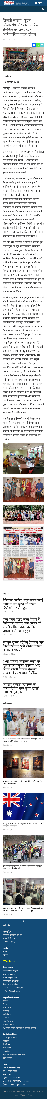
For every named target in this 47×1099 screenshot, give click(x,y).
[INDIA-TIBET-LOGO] (16, 3)
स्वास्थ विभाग (7, 1058)
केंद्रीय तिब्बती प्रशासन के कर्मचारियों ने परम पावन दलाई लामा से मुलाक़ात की (21, 688)
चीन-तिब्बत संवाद (9, 941)
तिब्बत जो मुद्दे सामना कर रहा (12, 935)
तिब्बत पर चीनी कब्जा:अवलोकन (13, 987)
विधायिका (6, 1011)
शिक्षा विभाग (7, 1047)
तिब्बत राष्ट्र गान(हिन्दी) (11, 981)
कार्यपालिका (7, 1014)
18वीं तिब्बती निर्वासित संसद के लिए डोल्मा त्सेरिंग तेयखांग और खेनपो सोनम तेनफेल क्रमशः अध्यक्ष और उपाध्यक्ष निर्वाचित (21, 667)
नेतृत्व (5, 1004)
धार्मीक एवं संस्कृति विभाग (11, 1037)
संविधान (5, 1000)
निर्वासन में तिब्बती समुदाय (11, 991)
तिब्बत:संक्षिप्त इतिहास (10, 970)
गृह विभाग (6, 1041)
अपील (5, 951)
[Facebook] (34, 45)
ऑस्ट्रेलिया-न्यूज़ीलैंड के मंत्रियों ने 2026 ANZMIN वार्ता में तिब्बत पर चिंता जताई (23, 824)
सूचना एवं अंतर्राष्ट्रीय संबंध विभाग (14, 1054)
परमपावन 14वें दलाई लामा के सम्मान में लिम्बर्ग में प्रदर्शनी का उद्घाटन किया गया (23, 782)
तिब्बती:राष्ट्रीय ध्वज (10, 977)
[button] (3, 9)
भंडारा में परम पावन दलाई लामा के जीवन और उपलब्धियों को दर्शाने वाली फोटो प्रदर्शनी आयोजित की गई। (23, 909)
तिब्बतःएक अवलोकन (10, 974)
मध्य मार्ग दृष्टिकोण (9, 938)
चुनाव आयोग (7, 1017)
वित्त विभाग (6, 1044)
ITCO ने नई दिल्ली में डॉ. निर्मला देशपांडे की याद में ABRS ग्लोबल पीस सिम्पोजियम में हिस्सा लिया (23, 739)
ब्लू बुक (5, 954)
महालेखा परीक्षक (8, 1024)
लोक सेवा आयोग (8, 1021)
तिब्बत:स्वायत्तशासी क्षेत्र (11, 984)
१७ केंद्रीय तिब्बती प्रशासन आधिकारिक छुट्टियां (19, 1028)
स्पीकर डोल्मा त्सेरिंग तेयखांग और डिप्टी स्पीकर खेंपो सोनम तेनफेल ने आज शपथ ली (23, 646)
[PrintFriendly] (42, 45)
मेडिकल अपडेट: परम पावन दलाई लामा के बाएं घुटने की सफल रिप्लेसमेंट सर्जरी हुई (23, 604)
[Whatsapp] (38, 45)
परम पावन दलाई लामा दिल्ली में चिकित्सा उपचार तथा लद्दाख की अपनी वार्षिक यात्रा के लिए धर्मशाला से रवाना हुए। (22, 625)
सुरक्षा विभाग (7, 1051)
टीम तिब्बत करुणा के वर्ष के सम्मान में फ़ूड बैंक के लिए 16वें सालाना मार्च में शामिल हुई (22, 867)
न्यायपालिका (7, 1007)
